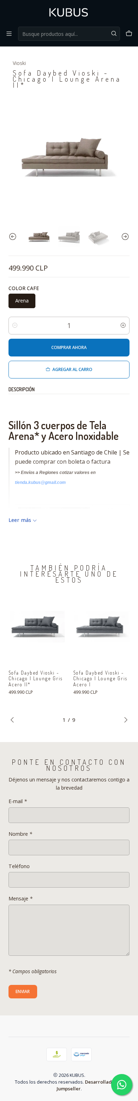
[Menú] (9, 33)
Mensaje (20, 898)
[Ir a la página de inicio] (69, 12)
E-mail (17, 801)
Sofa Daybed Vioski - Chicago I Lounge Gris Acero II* (35, 679)
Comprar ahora (69, 347)
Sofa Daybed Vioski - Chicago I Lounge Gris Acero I (100, 679)
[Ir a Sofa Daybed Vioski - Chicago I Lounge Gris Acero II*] (36, 627)
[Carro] (129, 33)
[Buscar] (114, 34)
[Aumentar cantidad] (123, 325)
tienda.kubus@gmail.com (40, 482)
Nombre (20, 834)
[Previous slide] (13, 236)
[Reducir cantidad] (15, 325)
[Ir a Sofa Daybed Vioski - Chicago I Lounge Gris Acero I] (101, 627)
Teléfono (19, 866)
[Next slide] (124, 236)
